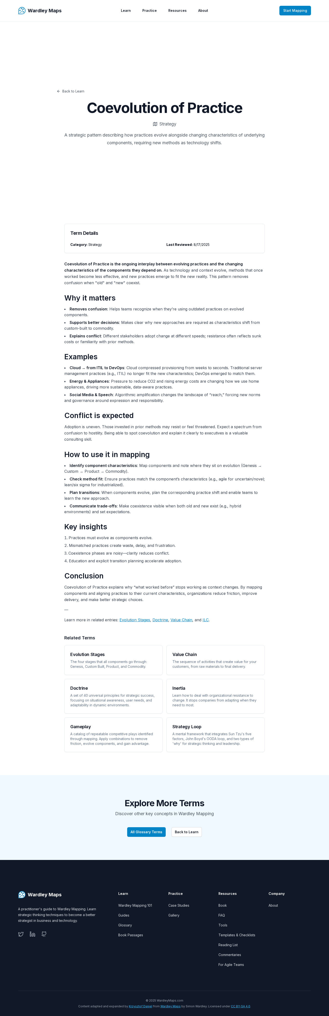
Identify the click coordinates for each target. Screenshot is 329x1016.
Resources (177, 10)
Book (222, 905)
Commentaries (229, 955)
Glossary (125, 925)
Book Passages (130, 935)
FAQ (221, 915)
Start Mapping (295, 10)
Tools (222, 925)
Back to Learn (73, 91)
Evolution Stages (134, 619)
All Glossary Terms (146, 832)
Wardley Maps (170, 1006)
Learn (126, 10)
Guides (123, 915)
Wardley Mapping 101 (135, 905)
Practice (149, 10)
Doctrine (160, 619)
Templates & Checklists (236, 935)
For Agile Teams (231, 965)
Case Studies (178, 905)
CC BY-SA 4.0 (240, 1006)
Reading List (228, 945)
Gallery (173, 915)
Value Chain (181, 619)
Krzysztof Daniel (140, 1006)
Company (277, 893)
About (203, 10)
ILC (206, 619)
